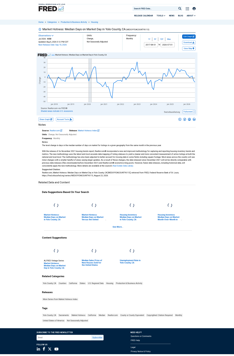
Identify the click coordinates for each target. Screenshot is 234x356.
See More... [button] (118, 227)
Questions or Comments (141, 336)
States (82, 283)
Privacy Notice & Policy (141, 351)
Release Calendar (143, 16)
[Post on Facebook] (184, 119)
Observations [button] (44, 35)
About (190, 16)
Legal (133, 347)
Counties (62, 283)
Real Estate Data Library (123, 166)
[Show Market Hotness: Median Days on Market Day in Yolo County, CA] (81, 55)
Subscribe (97, 337)
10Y (161, 39)
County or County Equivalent (132, 315)
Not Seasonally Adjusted (77, 320)
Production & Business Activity (74, 22)
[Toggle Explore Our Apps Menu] (187, 8)
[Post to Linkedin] (194, 119)
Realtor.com (55, 130)
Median (102, 315)
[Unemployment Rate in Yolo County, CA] (132, 251)
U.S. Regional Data (95, 283)
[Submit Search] (180, 8)
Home (41, 22)
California (73, 283)
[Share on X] (179, 119)
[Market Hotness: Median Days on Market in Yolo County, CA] (56, 205)
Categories (52, 22)
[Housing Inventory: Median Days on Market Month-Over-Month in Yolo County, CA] (170, 205)
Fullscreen (188, 112)
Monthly (178, 315)
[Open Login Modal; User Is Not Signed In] (194, 8)
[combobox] (155, 8)
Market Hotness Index (87, 130)
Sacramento (64, 315)
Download (187, 42)
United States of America (53, 320)
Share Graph (44, 119)
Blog (180, 16)
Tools (160, 16)
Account (63, 119)
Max (169, 39)
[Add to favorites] (39, 29)
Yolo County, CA (49, 283)
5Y (155, 39)
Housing (94, 22)
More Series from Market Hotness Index (60, 299)
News (171, 16)
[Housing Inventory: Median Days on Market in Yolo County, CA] (132, 205)
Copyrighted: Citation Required (160, 315)
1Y (149, 39)
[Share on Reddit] (189, 119)
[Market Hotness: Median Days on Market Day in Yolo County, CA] (56, 251)
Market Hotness (78, 315)
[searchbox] (155, 8)
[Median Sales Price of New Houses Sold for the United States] (94, 251)
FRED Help (135, 340)
